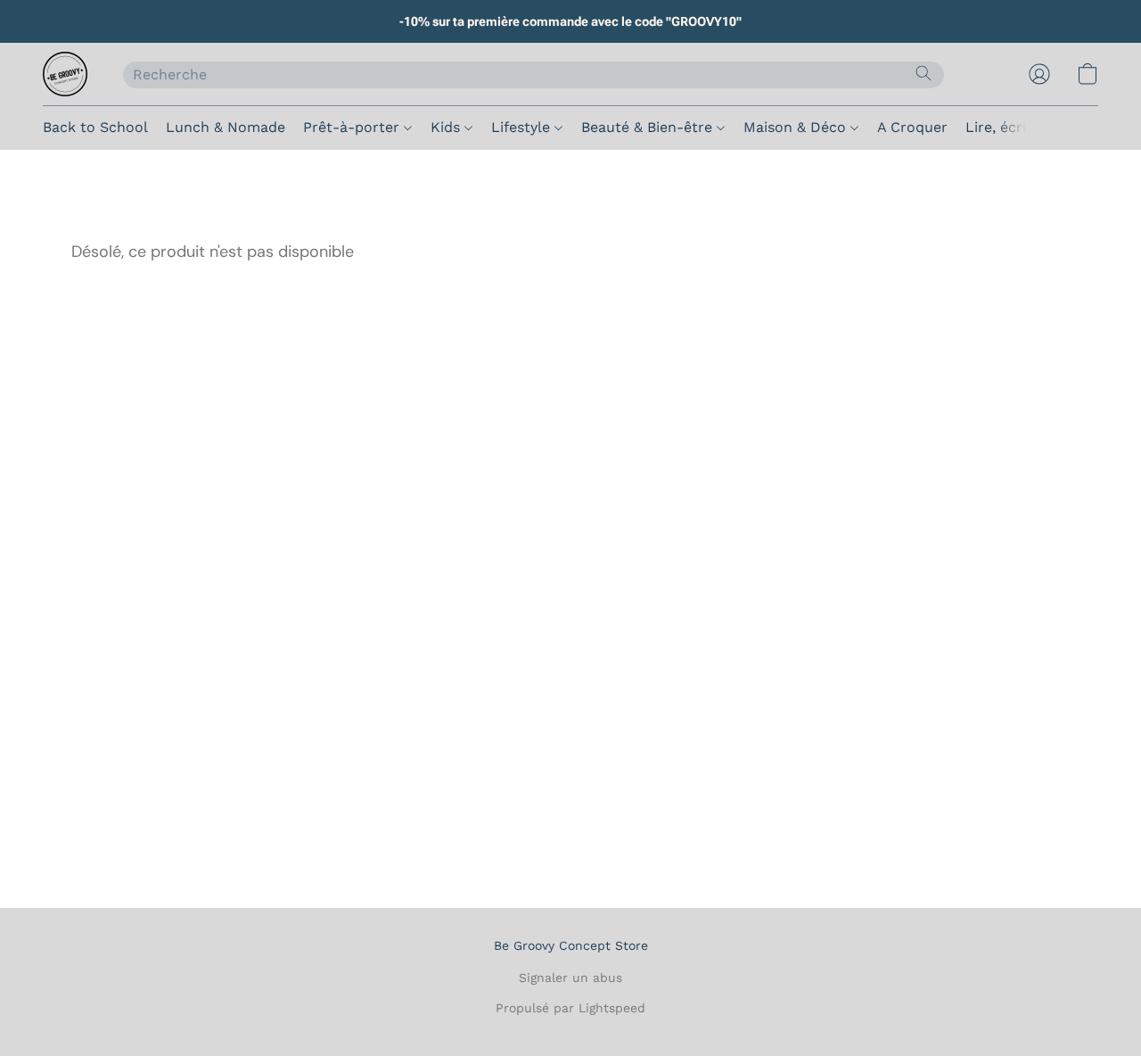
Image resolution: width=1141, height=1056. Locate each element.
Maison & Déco (796, 127)
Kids (447, 127)
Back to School (95, 127)
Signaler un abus (570, 977)
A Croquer (912, 127)
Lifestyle (522, 127)
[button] (65, 74)
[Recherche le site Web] (923, 73)
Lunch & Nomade (225, 127)
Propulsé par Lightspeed (570, 1008)
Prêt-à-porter (353, 127)
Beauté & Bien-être (649, 127)
